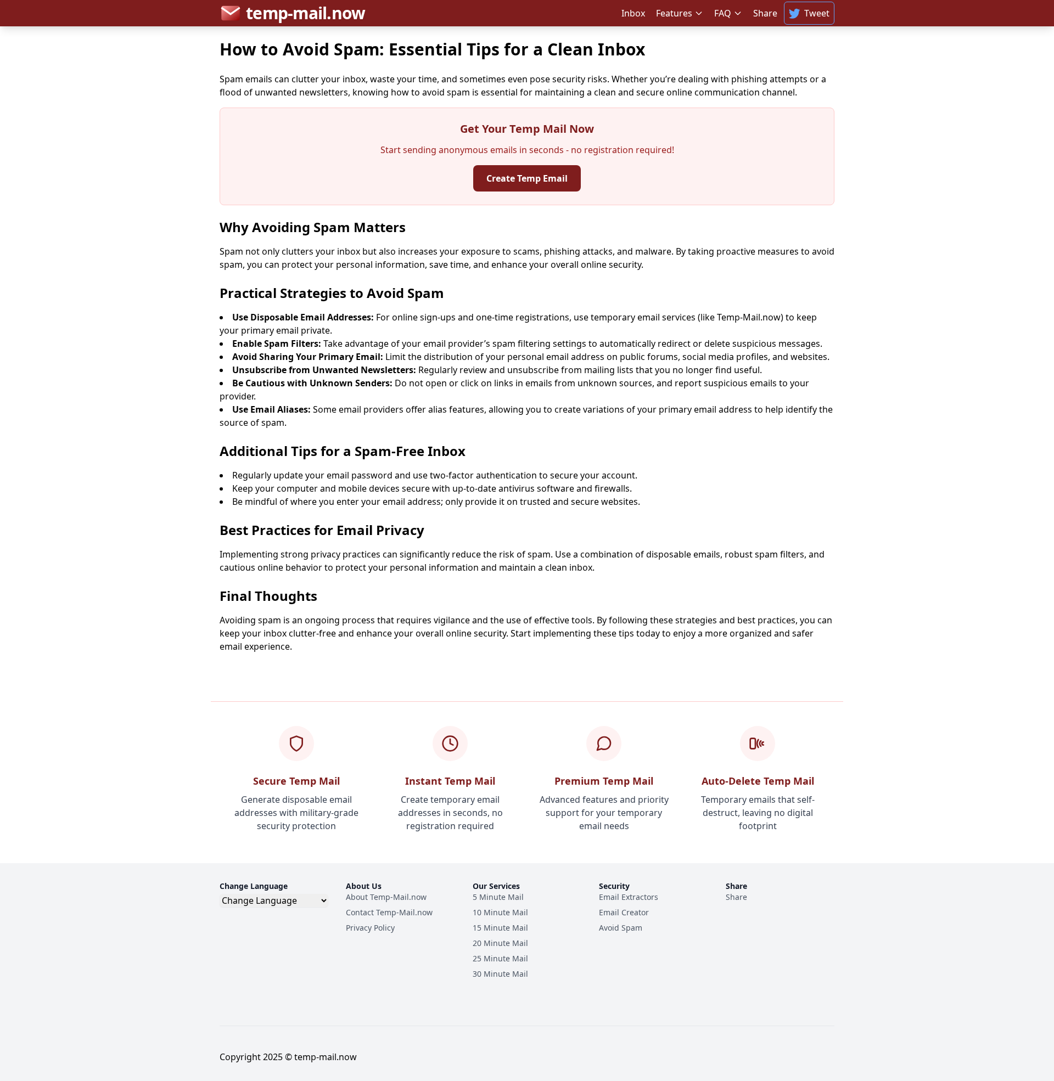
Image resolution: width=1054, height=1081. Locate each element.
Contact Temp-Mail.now (389, 912)
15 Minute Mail (500, 927)
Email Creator (624, 912)
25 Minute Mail (500, 958)
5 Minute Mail (498, 897)
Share (765, 13)
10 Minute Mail (500, 912)
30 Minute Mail (500, 974)
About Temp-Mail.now (386, 897)
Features (674, 13)
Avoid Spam (620, 927)
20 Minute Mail (500, 943)
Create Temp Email (527, 178)
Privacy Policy (370, 927)
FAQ (722, 13)
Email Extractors (628, 897)
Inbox (633, 13)
